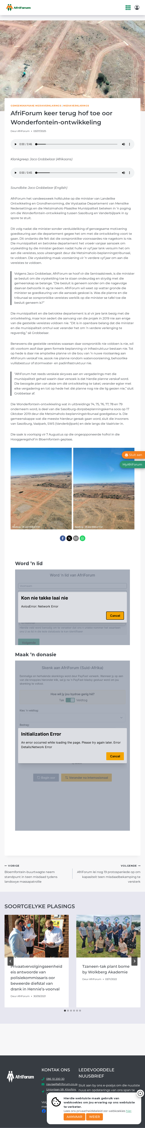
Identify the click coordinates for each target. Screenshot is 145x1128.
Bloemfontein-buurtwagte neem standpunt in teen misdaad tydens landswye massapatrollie (31, 873)
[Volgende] (134, 961)
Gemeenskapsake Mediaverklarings (36, 105)
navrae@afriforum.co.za (61, 1084)
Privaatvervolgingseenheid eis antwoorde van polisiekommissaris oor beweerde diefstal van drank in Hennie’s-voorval (36, 977)
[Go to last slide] (11, 961)
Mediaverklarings (76, 105)
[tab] (65, 1011)
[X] (69, 538)
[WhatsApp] (82, 538)
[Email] (76, 538)
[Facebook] (63, 538)
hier (128, 1111)
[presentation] (37, 936)
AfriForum (23, 131)
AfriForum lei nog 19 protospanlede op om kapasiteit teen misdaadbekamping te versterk (108, 873)
